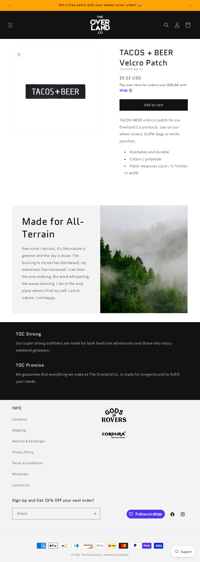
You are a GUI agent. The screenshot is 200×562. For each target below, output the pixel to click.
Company (19, 419)
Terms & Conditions (27, 463)
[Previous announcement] (9, 5)
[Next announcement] (190, 5)
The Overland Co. (92, 554)
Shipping (19, 430)
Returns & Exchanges (28, 441)
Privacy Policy (22, 452)
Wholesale (20, 474)
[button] (10, 25)
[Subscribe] (94, 513)
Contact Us (21, 485)
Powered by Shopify (116, 554)
